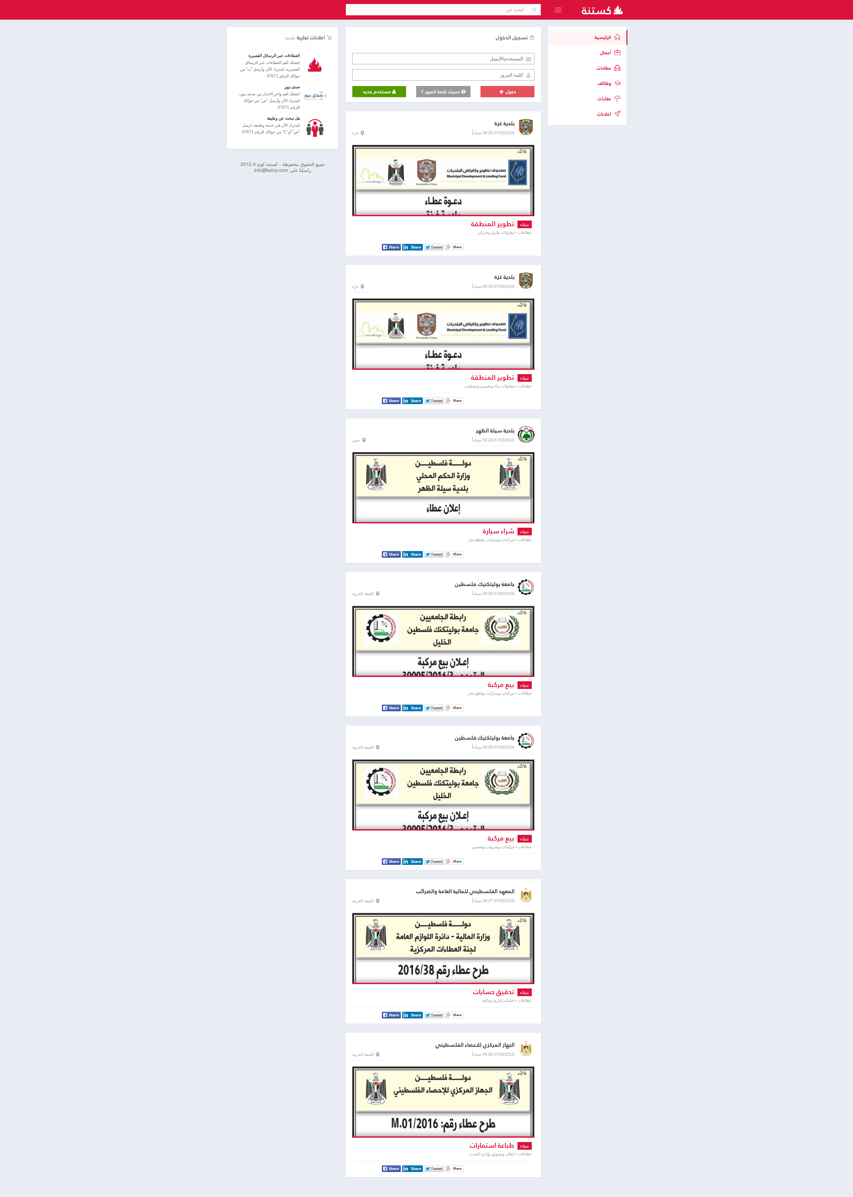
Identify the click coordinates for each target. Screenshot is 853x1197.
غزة (355, 133)
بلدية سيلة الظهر (495, 430)
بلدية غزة (504, 123)
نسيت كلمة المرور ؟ (441, 91)
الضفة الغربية (363, 593)
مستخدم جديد (377, 91)
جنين (356, 440)
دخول (510, 91)
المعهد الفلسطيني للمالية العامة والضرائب (465, 891)
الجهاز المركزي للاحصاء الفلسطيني (474, 1045)
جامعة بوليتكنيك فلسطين (484, 584)
